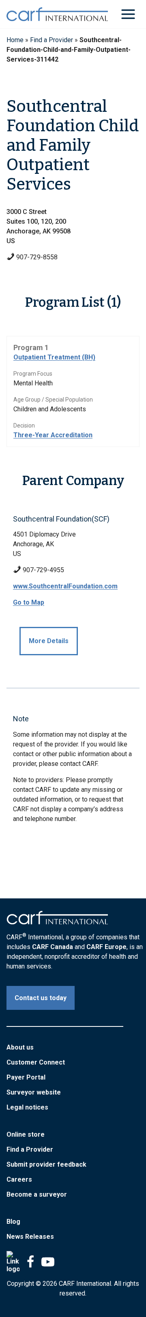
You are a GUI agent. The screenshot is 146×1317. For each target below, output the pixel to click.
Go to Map (28, 602)
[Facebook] (30, 1261)
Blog (13, 1221)
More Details (49, 641)
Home (15, 40)
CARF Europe (106, 947)
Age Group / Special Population (53, 399)
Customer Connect (35, 1062)
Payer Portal (25, 1077)
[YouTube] (47, 1261)
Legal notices (27, 1107)
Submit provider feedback (46, 1164)
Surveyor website (33, 1092)
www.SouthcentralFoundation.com (65, 586)
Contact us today (41, 998)
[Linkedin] (12, 1261)
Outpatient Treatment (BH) (54, 357)
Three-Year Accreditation (52, 435)
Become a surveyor (36, 1194)
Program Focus (32, 373)
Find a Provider (51, 40)
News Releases (30, 1236)
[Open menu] (128, 14)
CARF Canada (52, 947)
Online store (25, 1134)
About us (20, 1047)
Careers (19, 1179)
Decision (24, 425)
